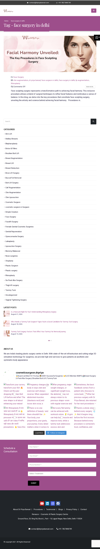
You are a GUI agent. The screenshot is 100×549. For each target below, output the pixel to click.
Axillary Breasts (11, 139)
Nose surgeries (11, 256)
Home (6, 21)
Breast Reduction (12, 168)
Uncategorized (11, 295)
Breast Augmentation (14, 158)
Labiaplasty (9, 241)
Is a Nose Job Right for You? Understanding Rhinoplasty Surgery (33, 312)
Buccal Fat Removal (13, 178)
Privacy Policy (71, 509)
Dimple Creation (11, 212)
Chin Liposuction (12, 197)
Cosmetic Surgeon (12, 202)
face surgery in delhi (67, 80)
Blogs (61, 509)
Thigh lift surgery (12, 285)
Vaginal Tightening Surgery (16, 300)
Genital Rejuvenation (13, 231)
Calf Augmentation (12, 187)
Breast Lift (9, 163)
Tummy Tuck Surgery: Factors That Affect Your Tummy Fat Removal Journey (38, 331)
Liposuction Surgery (13, 246)
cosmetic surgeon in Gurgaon (17, 207)
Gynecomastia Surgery (14, 236)
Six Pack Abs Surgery (13, 280)
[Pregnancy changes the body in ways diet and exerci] (38, 394)
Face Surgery (18, 77)
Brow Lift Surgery (12, 173)
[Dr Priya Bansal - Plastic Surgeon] (8, 10)
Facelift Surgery (11, 222)
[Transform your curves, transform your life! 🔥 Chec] (15, 394)
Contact (83, 509)
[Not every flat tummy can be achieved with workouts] (62, 417)
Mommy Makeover (12, 251)
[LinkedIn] (47, 503)
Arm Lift (8, 134)
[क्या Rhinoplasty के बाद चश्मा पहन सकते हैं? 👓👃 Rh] (15, 417)
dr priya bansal (35, 80)
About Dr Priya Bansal (21, 509)
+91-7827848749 (65, 529)
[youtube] (42, 503)
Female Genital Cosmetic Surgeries (19, 227)
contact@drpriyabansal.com (41, 529)
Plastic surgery (11, 270)
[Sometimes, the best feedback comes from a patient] (85, 394)
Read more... (90, 86)
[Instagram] (52, 503)
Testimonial (50, 509)
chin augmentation (20, 80)
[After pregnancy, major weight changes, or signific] (62, 394)
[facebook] (58, 503)
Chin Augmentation (13, 192)
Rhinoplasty (15, 83)
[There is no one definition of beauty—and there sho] (38, 417)
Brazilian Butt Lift (12, 153)
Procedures (38, 509)
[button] (49, 340)
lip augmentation (82, 80)
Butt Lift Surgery (11, 183)
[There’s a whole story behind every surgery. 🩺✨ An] (85, 417)
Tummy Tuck (10, 290)
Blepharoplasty (11, 144)
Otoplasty (9, 261)
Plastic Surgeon (11, 266)
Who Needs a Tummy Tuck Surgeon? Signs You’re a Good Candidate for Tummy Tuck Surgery (44, 321)
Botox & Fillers (11, 148)
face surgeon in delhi (49, 80)
